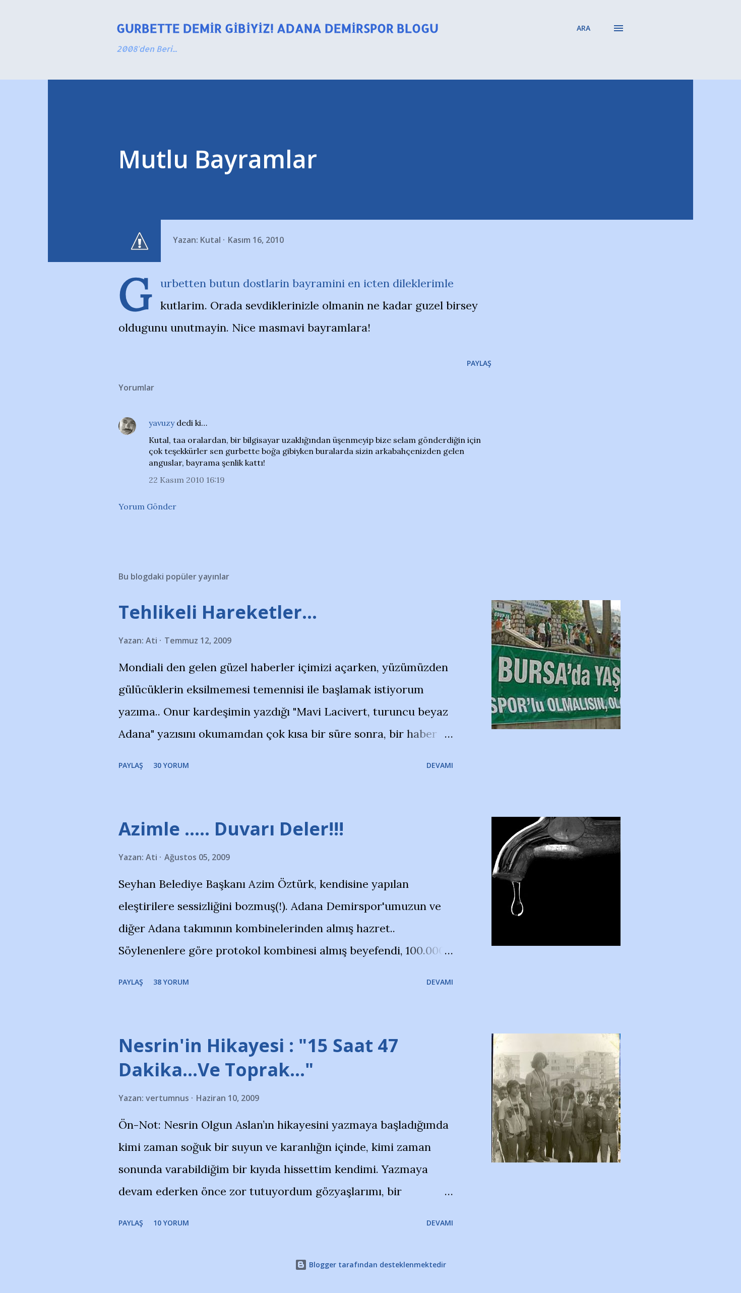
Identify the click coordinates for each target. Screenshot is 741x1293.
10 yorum (171, 1222)
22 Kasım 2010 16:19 (187, 480)
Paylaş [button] (479, 363)
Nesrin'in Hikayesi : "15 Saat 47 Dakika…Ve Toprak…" (258, 1057)
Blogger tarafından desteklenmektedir (376, 1264)
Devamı (439, 765)
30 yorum (171, 765)
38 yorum (171, 982)
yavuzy (161, 423)
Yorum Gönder (147, 506)
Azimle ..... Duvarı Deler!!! (231, 828)
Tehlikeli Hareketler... (217, 612)
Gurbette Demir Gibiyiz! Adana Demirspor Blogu (277, 28)
